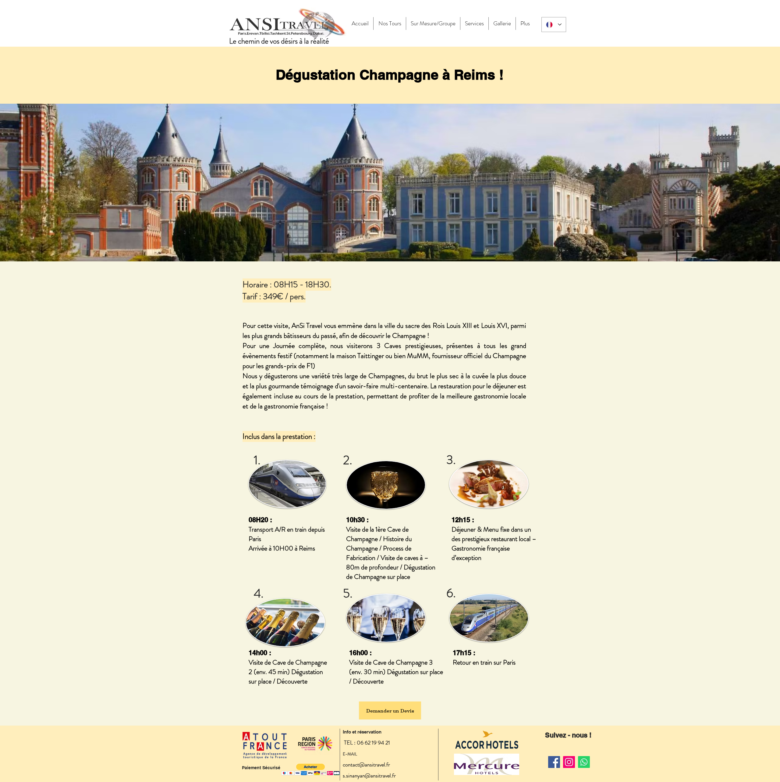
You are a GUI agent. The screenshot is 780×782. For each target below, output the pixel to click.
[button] (310, 769)
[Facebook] (554, 762)
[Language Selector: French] (553, 24)
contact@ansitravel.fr (366, 765)
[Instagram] (569, 762)
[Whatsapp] (584, 762)
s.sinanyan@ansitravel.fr (369, 776)
